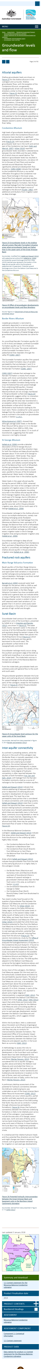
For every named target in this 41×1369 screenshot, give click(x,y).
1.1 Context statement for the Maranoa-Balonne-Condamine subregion (15, 1285)
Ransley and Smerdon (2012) (17, 743)
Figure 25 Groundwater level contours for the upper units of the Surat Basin (20, 735)
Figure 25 (14, 685)
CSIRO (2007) (7, 373)
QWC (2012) (33, 1000)
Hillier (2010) (20, 149)
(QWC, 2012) (29, 995)
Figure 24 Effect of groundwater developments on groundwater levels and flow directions (20, 306)
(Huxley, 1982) (27, 190)
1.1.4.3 (15, 884)
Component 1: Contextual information (14, 1334)
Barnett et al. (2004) (10, 583)
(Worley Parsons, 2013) (20, 1059)
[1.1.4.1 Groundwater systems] (3, 61)
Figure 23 (5, 80)
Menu (5, 26)
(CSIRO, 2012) (30, 1094)
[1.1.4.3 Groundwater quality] (7, 61)
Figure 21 (26, 637)
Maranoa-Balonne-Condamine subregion (15, 34)
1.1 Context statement (13, 1340)
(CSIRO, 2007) (14, 355)
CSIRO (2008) (16, 169)
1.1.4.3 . (19, 417)
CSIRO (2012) (10, 1210)
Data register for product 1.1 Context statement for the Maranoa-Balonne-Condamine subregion (18, 1354)
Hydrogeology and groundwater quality (14, 38)
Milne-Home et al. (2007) (12, 421)
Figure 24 (10, 142)
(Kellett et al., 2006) (16, 509)
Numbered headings (14, 1309)
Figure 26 (15, 1107)
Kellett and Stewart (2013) (30, 256)
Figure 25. (23, 626)
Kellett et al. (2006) (30, 258)
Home (3, 32)
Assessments (11, 32)
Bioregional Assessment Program (26, 32)
